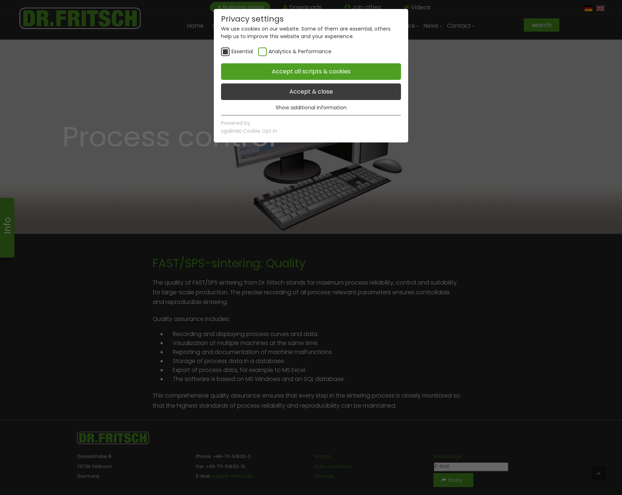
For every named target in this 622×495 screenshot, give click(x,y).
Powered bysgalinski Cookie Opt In (249, 127)
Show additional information (311, 107)
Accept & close (311, 91)
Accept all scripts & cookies (311, 71)
